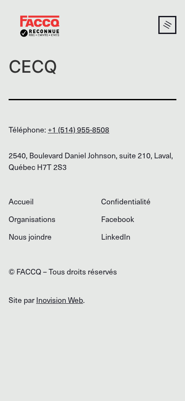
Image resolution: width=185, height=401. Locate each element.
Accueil (21, 201)
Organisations (32, 219)
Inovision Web (59, 299)
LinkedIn (115, 236)
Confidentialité (126, 201)
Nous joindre (30, 236)
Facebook (117, 219)
